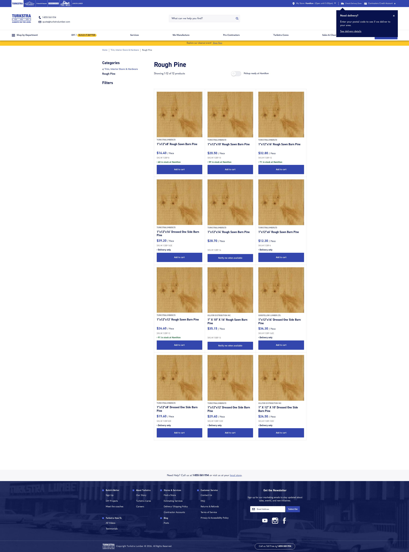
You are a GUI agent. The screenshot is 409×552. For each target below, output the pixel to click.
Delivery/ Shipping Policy (176, 507)
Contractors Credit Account (380, 3)
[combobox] (202, 18)
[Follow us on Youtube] (265, 523)
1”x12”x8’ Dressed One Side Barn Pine (177, 409)
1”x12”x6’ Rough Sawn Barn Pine (278, 232)
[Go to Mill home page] (65, 3)
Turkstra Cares (281, 35)
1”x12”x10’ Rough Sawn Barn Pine (229, 144)
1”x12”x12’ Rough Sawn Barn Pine (178, 319)
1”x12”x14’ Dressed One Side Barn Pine (279, 321)
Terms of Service (209, 512)
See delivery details (350, 31)
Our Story (141, 495)
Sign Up (109, 495)
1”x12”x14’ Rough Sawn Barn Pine (229, 232)
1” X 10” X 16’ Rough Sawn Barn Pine (227, 321)
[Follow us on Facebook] (284, 523)
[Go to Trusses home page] (29, 3)
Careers (140, 507)
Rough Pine (108, 74)
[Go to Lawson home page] (77, 3)
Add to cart (179, 169)
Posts (166, 523)
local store (236, 475)
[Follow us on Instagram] (275, 523)
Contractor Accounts (174, 512)
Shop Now (217, 43)
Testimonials (112, 529)
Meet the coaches (114, 507)
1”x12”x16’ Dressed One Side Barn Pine (178, 233)
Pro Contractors (231, 35)
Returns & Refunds (210, 507)
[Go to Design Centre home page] (53, 3)
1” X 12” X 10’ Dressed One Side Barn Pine (278, 409)
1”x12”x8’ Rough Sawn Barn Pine (177, 144)
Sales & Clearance (331, 35)
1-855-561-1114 (201, 475)
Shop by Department (27, 35)
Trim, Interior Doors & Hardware (121, 69)
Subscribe (293, 509)
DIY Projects (112, 501)
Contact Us (206, 495)
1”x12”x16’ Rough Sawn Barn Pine (279, 144)
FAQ (203, 501)
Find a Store (170, 495)
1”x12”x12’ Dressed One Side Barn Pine (229, 409)
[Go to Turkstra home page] (17, 3)
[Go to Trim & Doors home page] (41, 3)
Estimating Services (173, 501)
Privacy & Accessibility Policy (215, 518)
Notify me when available (230, 257)
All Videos (110, 523)
